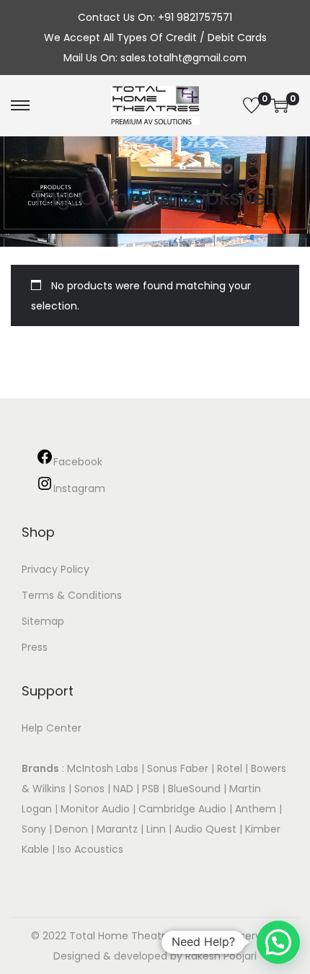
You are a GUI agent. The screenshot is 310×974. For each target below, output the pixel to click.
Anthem (255, 809)
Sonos (89, 788)
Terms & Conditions (72, 595)
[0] (251, 105)
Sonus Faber (177, 768)
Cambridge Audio (182, 809)
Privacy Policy (55, 569)
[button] (278, 942)
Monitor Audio (97, 809)
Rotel (229, 768)
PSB (150, 788)
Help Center (51, 728)
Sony (34, 829)
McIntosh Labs (102, 768)
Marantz (117, 829)
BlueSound (194, 788)
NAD (123, 788)
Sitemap (43, 621)
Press (35, 647)
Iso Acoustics (90, 849)
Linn (156, 829)
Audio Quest (205, 829)
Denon (71, 829)
